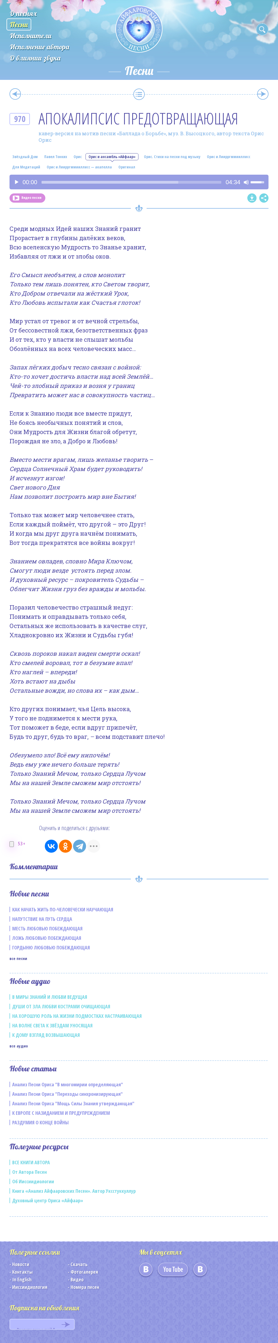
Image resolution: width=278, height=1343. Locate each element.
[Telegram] (79, 846)
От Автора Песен (29, 1172)
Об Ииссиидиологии (33, 1181)
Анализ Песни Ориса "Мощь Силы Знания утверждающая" (73, 1103)
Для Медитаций (26, 167)
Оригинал (126, 167)
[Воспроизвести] (16, 182)
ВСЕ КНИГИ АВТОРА (31, 1162)
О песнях (23, 13)
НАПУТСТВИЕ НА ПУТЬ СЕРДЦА (42, 919)
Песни (19, 24)
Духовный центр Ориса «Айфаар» (47, 1200)
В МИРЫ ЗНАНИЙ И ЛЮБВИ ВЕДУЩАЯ (49, 997)
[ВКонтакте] (51, 846)
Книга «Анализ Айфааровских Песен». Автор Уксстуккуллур (74, 1191)
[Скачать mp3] (252, 198)
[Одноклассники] (65, 846)
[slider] (131, 182)
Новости (20, 1264)
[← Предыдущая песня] (15, 94)
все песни (18, 958)
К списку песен (139, 94)
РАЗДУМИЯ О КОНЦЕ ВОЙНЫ (40, 1122)
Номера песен (85, 1287)
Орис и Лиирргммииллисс (228, 156)
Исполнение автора (39, 46)
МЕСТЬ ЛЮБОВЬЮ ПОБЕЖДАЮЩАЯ (47, 928)
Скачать (79, 1264)
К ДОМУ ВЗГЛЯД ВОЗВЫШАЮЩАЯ (46, 1035)
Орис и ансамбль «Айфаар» (112, 156)
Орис (78, 156)
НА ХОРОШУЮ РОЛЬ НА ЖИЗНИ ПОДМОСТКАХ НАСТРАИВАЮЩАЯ (77, 1016)
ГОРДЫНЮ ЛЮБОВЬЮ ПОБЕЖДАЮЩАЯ (51, 947)
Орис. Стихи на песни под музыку (172, 156)
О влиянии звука (35, 58)
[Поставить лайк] (12, 844)
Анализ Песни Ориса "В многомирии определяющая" (67, 1084)
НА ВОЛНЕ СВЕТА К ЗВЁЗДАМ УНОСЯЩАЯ (52, 1025)
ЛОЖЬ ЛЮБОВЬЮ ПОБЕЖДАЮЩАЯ (46, 938)
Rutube (200, 1271)
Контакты (22, 1272)
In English (21, 1279)
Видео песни (31, 197)
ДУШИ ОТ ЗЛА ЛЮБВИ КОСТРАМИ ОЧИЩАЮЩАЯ (61, 1006)
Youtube (173, 1271)
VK (146, 1271)
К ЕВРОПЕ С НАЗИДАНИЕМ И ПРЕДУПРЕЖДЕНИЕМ (61, 1113)
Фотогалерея (84, 1272)
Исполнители (31, 35)
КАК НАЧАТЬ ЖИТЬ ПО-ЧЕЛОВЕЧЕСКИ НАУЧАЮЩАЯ (62, 909)
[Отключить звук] (246, 182)
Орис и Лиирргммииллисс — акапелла (79, 167)
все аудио (19, 1046)
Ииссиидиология (29, 1287)
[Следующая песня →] (262, 94)
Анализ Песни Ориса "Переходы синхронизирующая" (67, 1094)
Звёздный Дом (25, 156)
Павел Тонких (55, 156)
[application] (139, 182)
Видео (77, 1279)
